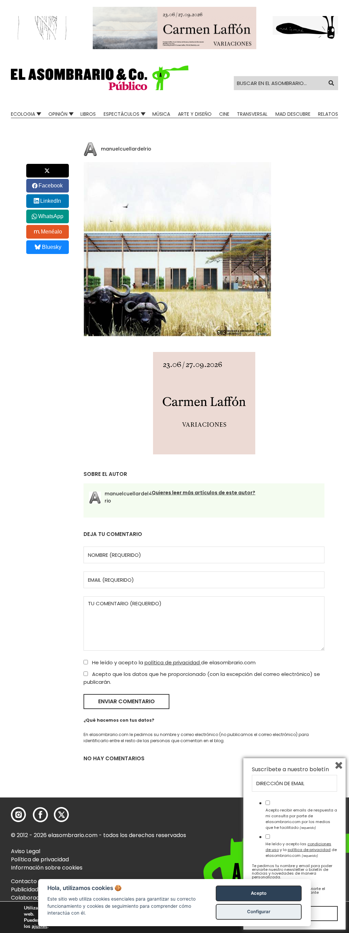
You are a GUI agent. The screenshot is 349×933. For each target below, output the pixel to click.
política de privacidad (173, 662)
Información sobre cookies (46, 868)
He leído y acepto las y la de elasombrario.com (301, 849)
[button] (99, 78)
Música (161, 114)
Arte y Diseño (195, 114)
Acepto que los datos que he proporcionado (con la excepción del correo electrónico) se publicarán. (202, 677)
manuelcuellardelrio (126, 148)
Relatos (328, 114)
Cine (224, 114)
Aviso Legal (25, 851)
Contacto (24, 881)
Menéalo (51, 232)
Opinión (57, 114)
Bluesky (51, 247)
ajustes (39, 926)
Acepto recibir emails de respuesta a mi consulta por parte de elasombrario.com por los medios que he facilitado (301, 818)
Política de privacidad (40, 859)
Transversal (252, 114)
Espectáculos (121, 114)
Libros (88, 114)
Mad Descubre (292, 114)
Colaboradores (31, 898)
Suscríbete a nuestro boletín (290, 769)
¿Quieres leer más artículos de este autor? (202, 492)
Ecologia (23, 114)
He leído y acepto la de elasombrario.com (173, 662)
